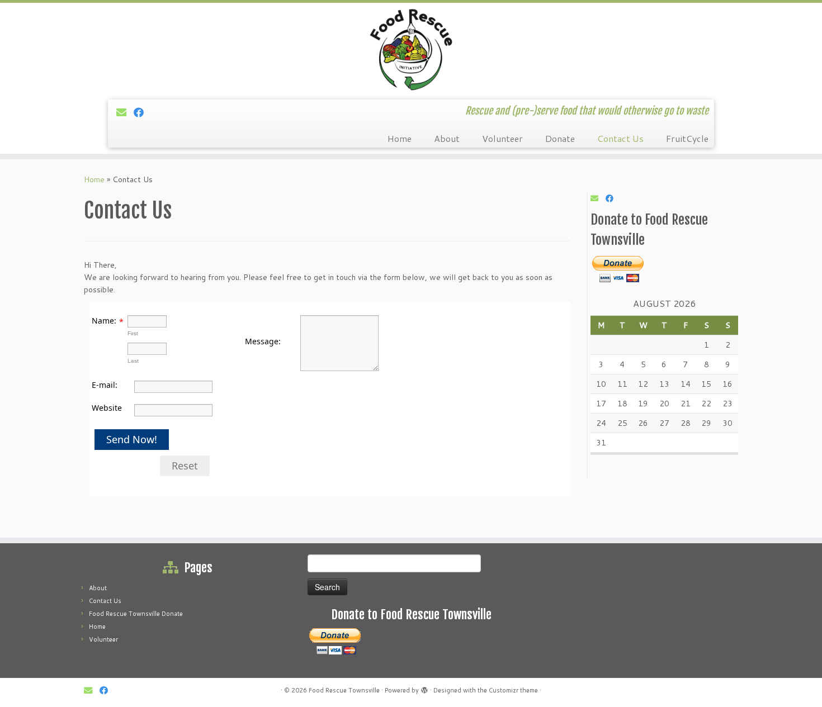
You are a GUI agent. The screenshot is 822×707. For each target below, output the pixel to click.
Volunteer (502, 138)
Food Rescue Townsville (344, 690)
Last (133, 361)
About (447, 138)
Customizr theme (513, 690)
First (132, 333)
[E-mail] (125, 112)
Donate (560, 138)
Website (107, 407)
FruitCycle (687, 138)
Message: (263, 341)
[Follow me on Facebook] (142, 112)
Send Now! (131, 439)
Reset (185, 465)
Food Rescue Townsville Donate (136, 613)
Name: (104, 320)
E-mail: (104, 384)
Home (400, 138)
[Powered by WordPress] (424, 688)
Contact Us (620, 138)
